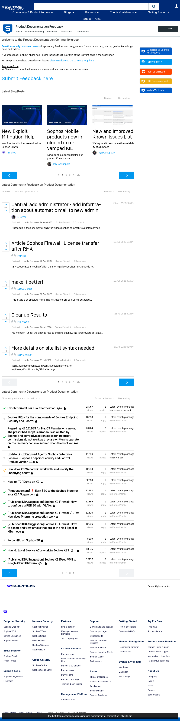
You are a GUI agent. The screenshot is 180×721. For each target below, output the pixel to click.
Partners (90, 12)
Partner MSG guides (71, 666)
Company (152, 676)
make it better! (27, 282)
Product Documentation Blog (29, 31)
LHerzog (22, 217)
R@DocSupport (61, 164)
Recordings (124, 676)
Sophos (12, 152)
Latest (122, 406)
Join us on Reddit (156, 71)
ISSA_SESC (118, 457)
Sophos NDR (38, 649)
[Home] (17, 8)
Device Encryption (12, 636)
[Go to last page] (78, 175)
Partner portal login (70, 679)
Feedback (52, 31)
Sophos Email (10, 656)
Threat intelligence (99, 677)
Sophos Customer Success (98, 641)
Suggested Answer (4, 470)
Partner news (67, 670)
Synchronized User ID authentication (32, 408)
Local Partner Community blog (73, 659)
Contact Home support (158, 651)
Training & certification (71, 684)
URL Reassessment (157, 81)
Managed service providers (69, 632)
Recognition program (129, 647)
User (176, 6)
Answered (4, 408)
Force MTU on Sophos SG (24, 540)
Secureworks (154, 695)
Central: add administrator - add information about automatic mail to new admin (56, 207)
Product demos (155, 631)
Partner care (67, 675)
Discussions (66, 31)
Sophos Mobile (11, 640)
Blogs (67, 12)
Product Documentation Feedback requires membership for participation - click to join (90, 716)
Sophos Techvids (98, 647)
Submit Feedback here (27, 78)
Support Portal (92, 18)
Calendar (123, 672)
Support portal (97, 636)
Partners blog (67, 654)
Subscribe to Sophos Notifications (158, 51)
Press (150, 685)
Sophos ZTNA (39, 631)
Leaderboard (125, 651)
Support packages (98, 631)
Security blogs (97, 690)
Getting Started (157, 12)
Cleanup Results (29, 315)
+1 (75, 550)
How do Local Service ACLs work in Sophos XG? (38, 550)
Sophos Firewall (40, 627)
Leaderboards (82, 31)
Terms (21, 713)
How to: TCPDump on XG (24, 482)
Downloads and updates (101, 627)
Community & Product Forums (31, 12)
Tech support (96, 661)
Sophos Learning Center (102, 652)
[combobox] (91, 6)
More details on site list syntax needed (52, 348)
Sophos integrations (13, 676)
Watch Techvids (155, 90)
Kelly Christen (24, 354)
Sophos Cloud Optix (42, 670)
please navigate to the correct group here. (72, 60)
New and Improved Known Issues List (112, 134)
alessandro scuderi (121, 410)
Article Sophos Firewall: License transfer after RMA (55, 246)
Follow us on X (154, 61)
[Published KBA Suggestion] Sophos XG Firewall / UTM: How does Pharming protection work (43, 514)
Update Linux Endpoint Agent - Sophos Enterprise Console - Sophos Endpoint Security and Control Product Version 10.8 (40, 458)
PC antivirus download (158, 661)
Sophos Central (39, 665)
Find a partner (68, 627)
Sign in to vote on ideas (5, 204)
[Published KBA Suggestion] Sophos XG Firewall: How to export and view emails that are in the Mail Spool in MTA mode (42, 527)
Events (151, 681)
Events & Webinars (122, 12)
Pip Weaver (23, 321)
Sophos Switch (39, 636)
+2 (61, 408)
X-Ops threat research (100, 681)
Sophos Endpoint (12, 627)
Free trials (152, 627)
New (170, 28)
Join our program (69, 638)
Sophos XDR (10, 631)
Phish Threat (10, 661)
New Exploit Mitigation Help (18, 134)
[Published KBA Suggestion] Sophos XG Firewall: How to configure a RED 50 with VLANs (42, 503)
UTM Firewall (38, 640)
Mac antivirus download (159, 656)
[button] (154, 6)
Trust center (95, 686)
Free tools (8, 681)
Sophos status (97, 657)
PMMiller (21, 255)
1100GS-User (24, 288)
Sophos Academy (98, 695)
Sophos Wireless (40, 645)
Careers (151, 690)
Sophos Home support (158, 647)
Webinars (123, 667)
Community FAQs (127, 631)
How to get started (127, 627)
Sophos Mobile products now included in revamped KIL (65, 139)
